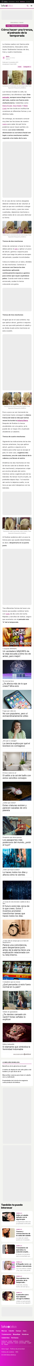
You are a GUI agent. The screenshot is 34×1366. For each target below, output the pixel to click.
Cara (24, 1331)
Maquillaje (16, 1334)
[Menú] (31, 5)
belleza (15, 1341)
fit (2, 1344)
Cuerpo (18, 1331)
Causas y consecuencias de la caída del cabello (23, 1233)
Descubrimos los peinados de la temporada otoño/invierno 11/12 (22, 1280)
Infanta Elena (22, 420)
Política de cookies (8, 1352)
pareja (4, 1343)
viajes (6, 1344)
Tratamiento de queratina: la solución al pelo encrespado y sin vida (22, 1250)
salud (16, 1343)
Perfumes (14, 1338)
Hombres (25, 1334)
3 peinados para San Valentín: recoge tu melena (23, 1297)
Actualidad (12, 1)
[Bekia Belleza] (7, 5)
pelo (16, 249)
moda (10, 1341)
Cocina (28, 1)
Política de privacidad (17, 1349)
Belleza (22, 1)
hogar (29, 1343)
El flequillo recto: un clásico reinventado (23, 1265)
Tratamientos (6, 1334)
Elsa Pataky (17, 106)
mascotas (10, 1343)
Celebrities (6, 1338)
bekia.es (4, 1341)
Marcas (4, 1331)
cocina (21, 1341)
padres (27, 1341)
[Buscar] (27, 5)
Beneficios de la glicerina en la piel (14, 1066)
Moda (17, 1)
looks (8, 614)
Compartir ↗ (27, 66)
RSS (17, 1352)
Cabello (21, 22)
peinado (5, 97)
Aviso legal (5, 1349)
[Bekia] (4, 2)
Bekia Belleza (14, 22)
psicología (22, 1343)
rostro (4, 124)
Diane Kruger (7, 106)
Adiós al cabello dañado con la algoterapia (22, 1217)
